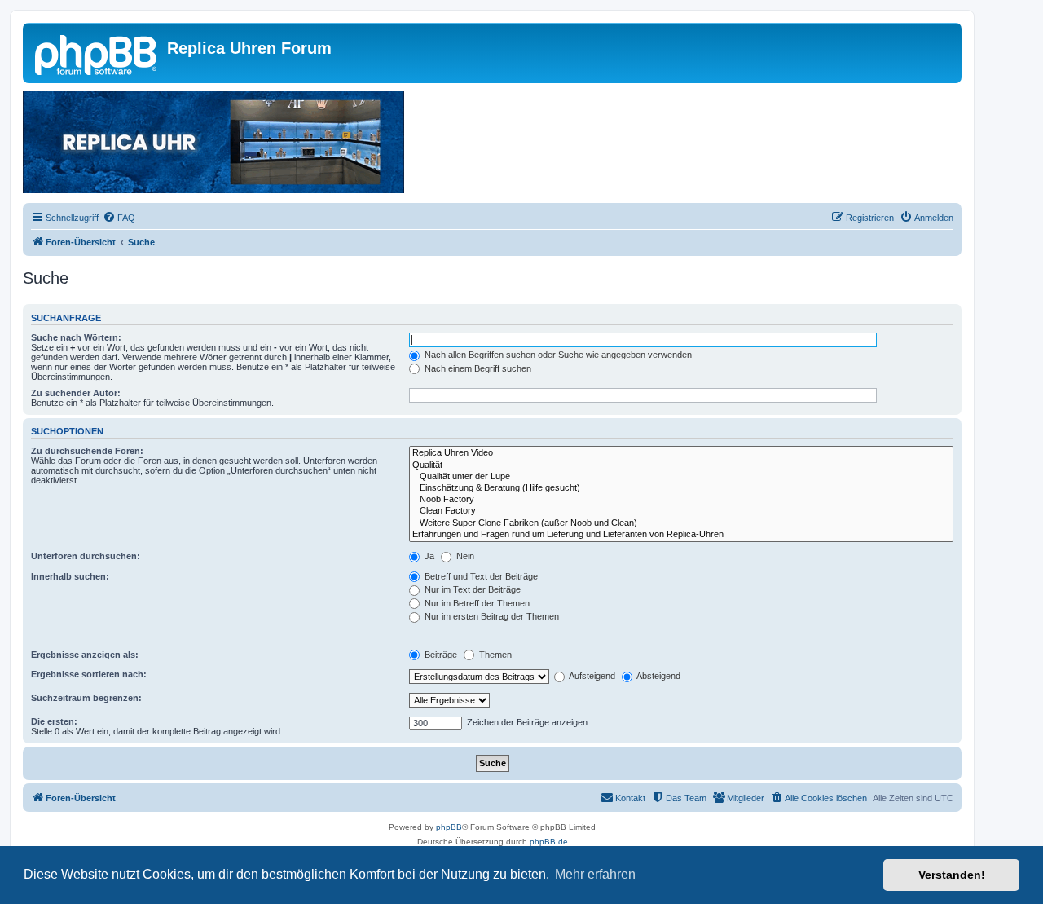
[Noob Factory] (681, 499)
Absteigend (657, 676)
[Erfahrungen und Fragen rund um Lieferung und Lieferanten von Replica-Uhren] (681, 534)
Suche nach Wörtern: (76, 337)
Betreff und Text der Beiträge (480, 576)
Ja (428, 556)
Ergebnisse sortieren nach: (89, 674)
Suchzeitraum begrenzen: (86, 698)
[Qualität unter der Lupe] (681, 477)
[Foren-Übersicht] (97, 53)
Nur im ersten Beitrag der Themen (490, 616)
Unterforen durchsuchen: (85, 556)
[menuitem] (119, 217)
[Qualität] (681, 465)
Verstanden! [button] (951, 874)
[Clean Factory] (681, 511)
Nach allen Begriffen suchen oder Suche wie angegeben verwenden (557, 354)
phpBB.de (549, 841)
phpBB (449, 826)
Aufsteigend (591, 676)
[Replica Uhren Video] (681, 453)
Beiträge (439, 654)
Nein (464, 556)
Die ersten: (54, 721)
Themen (494, 654)
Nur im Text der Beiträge (471, 589)
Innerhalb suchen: (70, 576)
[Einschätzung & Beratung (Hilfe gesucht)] (681, 488)
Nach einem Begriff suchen (476, 368)
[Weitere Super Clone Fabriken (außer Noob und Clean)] (681, 523)
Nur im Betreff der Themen (476, 603)
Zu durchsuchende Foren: (87, 451)
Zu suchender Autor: (76, 393)
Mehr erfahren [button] (595, 874)
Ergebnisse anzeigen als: (85, 654)
